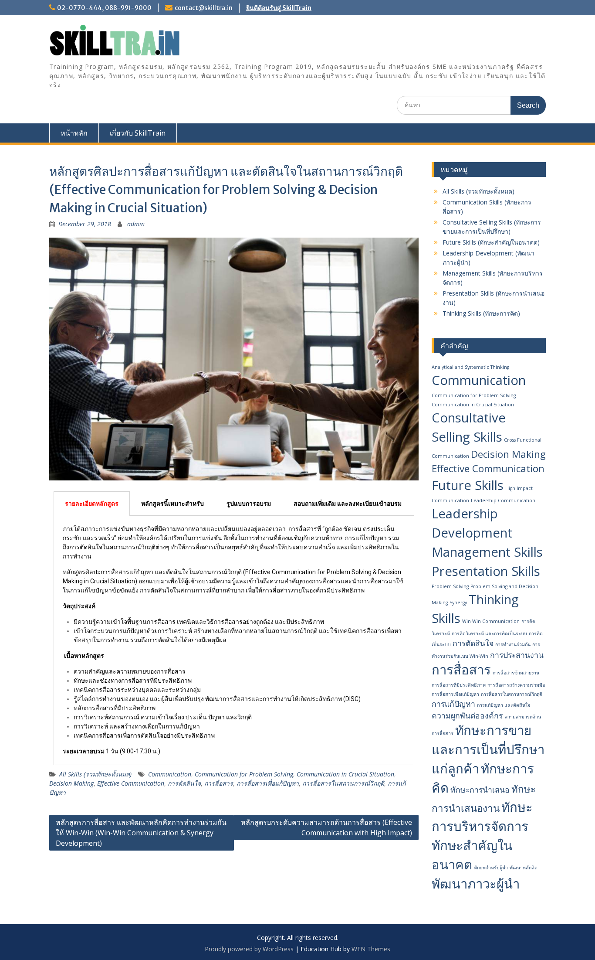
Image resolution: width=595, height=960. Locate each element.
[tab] (92, 503)
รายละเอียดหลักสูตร (91, 503)
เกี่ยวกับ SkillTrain (138, 133)
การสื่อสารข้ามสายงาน (516, 673)
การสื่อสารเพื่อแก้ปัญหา (268, 783)
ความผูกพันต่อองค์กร (467, 715)
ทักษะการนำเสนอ (480, 789)
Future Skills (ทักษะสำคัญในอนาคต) (491, 242)
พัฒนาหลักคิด (524, 868)
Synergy (458, 602)
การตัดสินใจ (184, 783)
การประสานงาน (517, 655)
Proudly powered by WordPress (249, 949)
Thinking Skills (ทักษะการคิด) (481, 313)
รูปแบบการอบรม (249, 503)
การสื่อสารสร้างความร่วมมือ (516, 685)
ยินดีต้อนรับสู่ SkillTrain (278, 8)
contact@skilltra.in (204, 8)
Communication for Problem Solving (244, 774)
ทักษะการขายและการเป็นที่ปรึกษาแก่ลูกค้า (488, 749)
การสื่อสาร (218, 783)
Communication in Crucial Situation (345, 774)
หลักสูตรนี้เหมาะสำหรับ (172, 503)
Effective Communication (130, 783)
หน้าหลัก (74, 133)
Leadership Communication (503, 500)
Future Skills (468, 485)
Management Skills (487, 552)
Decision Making (71, 783)
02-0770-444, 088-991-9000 (104, 8)
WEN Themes (371, 949)
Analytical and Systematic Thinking (470, 367)
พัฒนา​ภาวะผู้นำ (476, 883)
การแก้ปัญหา (453, 703)
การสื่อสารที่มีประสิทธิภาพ (459, 685)
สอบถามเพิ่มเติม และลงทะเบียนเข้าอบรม (348, 503)
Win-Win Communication (491, 621)
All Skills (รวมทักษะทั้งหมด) (95, 774)
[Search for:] (471, 105)
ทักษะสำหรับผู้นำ (491, 868)
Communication (169, 774)
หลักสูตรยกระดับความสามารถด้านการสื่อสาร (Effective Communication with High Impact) (326, 827)
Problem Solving (450, 586)
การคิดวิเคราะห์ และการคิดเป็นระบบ (489, 633)
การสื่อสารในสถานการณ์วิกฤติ (343, 783)
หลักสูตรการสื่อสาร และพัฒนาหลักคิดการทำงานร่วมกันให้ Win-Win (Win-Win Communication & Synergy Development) (141, 832)
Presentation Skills (486, 571)
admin (136, 224)
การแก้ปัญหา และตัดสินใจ (503, 705)
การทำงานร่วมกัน (513, 644)
